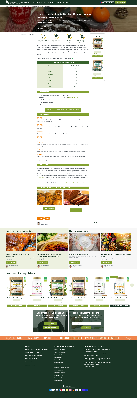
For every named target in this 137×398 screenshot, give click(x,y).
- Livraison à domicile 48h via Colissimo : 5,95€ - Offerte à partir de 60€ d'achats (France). (97, 354)
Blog (44, 2)
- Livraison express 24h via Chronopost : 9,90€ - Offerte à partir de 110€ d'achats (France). (97, 363)
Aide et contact (57, 2)
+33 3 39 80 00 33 (110, 2)
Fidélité (67, 2)
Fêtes (47, 218)
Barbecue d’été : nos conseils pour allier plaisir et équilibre (116, 255)
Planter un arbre (58, 357)
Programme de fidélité (59, 349)
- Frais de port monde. (89, 366)
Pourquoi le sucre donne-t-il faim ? (79, 254)
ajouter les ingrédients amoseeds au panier (62, 110)
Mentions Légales (58, 370)
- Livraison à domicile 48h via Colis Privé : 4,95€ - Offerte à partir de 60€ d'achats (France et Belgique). (97, 359)
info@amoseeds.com (50, 327)
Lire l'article (11, 262)
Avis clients (57, 365)
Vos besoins (36, 2)
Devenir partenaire (58, 375)
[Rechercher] (127, 2)
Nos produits (25, 2)
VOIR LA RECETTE (49, 208)
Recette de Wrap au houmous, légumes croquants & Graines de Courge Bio (49, 255)
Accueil (7, 6)
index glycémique (41, 177)
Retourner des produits (59, 372)
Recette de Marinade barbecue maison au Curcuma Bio (18, 255)
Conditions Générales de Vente (61, 367)
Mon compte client (58, 354)
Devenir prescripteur (59, 377)
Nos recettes (15, 6)
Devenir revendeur (58, 380)
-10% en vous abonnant (59, 352)
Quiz (49, 2)
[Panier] (130, 2)
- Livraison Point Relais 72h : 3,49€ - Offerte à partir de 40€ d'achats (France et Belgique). (97, 350)
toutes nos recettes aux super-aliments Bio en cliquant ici (72, 182)
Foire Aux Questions (59, 359)
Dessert (40, 218)
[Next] (132, 285)
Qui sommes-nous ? (59, 362)
